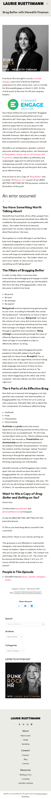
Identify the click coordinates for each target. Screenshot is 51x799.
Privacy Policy (42, 794)
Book (24, 576)
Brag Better (35, 176)
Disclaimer (25, 796)
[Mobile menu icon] (47, 3)
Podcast (22, 589)
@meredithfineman (11, 511)
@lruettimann (21, 508)
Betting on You (18, 180)
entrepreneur (18, 592)
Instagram (40, 576)
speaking (37, 592)
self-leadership (28, 592)
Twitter (8, 580)
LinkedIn (31, 576)
